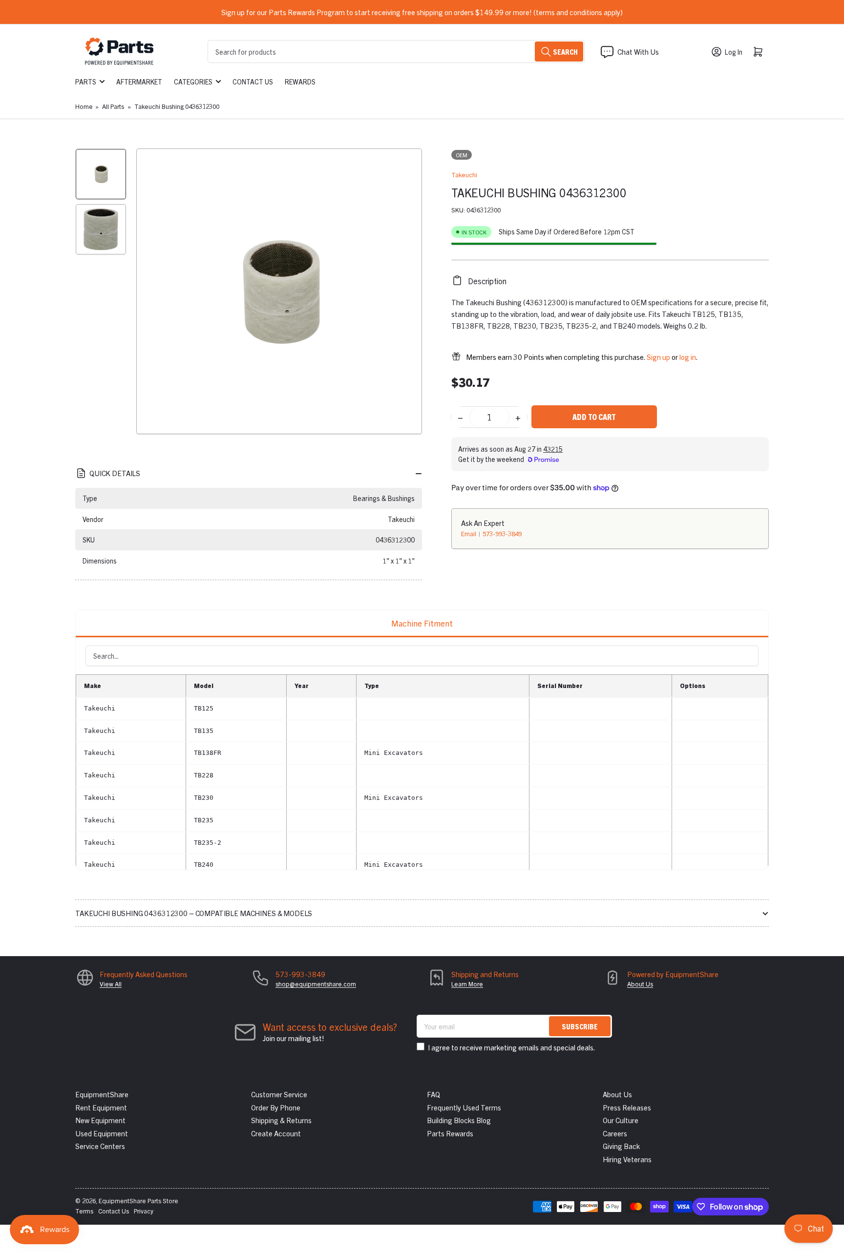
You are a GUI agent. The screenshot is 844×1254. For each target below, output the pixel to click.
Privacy (143, 1211)
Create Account (276, 1133)
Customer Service (279, 1094)
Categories (193, 81)
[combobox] (396, 51)
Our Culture (620, 1120)
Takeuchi (464, 174)
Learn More (467, 984)
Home (84, 106)
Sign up (658, 356)
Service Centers (100, 1145)
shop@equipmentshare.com (315, 984)
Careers (615, 1133)
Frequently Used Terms (464, 1107)
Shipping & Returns (281, 1120)
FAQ (433, 1094)
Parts (85, 81)
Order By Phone (275, 1107)
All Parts (113, 106)
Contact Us (252, 81)
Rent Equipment (101, 1107)
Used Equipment (101, 1133)
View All (111, 984)
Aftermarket (139, 81)
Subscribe (580, 1026)
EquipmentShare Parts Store (138, 1200)
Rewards (300, 81)
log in (687, 356)
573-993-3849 (502, 533)
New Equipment (100, 1120)
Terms (84, 1211)
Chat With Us (638, 51)
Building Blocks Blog (459, 1120)
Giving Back (621, 1145)
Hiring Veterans (627, 1159)
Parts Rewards (450, 1133)
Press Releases (627, 1107)
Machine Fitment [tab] (422, 623)
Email (469, 533)
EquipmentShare (101, 1094)
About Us (640, 984)
